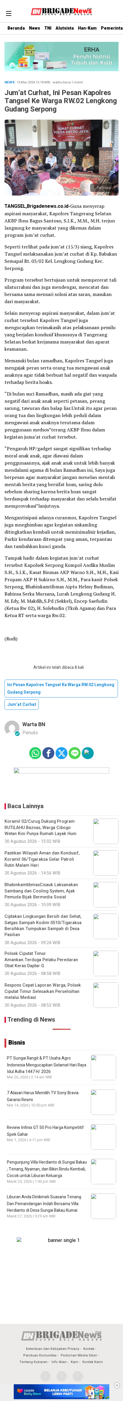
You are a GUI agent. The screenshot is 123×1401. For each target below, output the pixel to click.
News (34, 28)
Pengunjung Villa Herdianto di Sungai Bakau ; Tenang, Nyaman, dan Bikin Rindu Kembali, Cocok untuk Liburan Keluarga (47, 1169)
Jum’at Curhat (21, 704)
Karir (74, 1362)
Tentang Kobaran (33, 1362)
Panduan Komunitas (39, 1355)
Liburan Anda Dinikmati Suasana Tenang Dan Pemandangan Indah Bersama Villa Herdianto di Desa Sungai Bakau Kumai (44, 1204)
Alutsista (65, 28)
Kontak (88, 1349)
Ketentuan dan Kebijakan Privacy (52, 1349)
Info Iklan (59, 1362)
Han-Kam (87, 28)
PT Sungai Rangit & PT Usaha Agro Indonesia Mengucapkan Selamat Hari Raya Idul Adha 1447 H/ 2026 (46, 1065)
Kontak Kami (92, 1362)
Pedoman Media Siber (79, 1355)
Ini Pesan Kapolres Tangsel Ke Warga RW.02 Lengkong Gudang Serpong (60, 688)
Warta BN (33, 725)
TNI (47, 28)
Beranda (16, 28)
